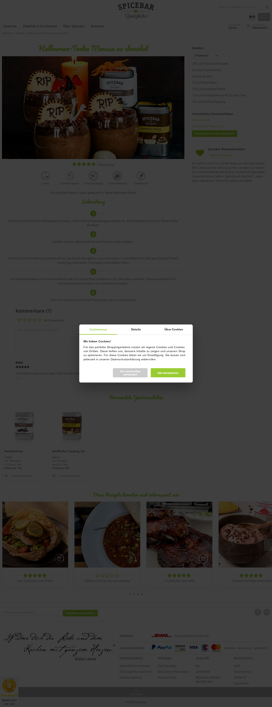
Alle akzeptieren (168, 372)
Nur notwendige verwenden (130, 372)
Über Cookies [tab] (173, 329)
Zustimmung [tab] (98, 329)
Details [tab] (136, 329)
